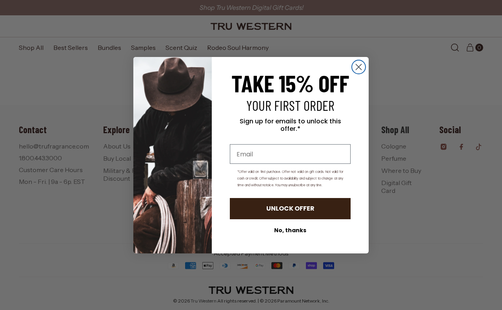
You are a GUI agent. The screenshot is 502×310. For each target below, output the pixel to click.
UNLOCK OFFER (290, 208)
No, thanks (290, 230)
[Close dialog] (359, 67)
